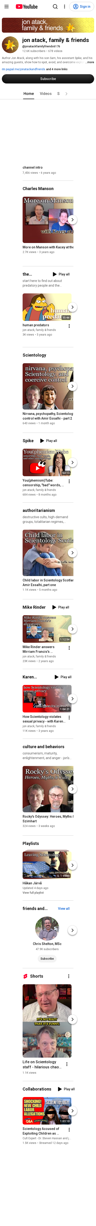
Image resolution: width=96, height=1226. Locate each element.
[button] (66, 93)
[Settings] (64, 6)
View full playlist (33, 892)
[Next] (72, 219)
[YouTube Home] (26, 6)
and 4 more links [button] (57, 69)
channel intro (33, 167)
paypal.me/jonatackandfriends (25, 69)
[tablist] (48, 93)
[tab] (28, 93)
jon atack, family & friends (39, 330)
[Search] (55, 6)
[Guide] (6, 6)
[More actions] (69, 326)
